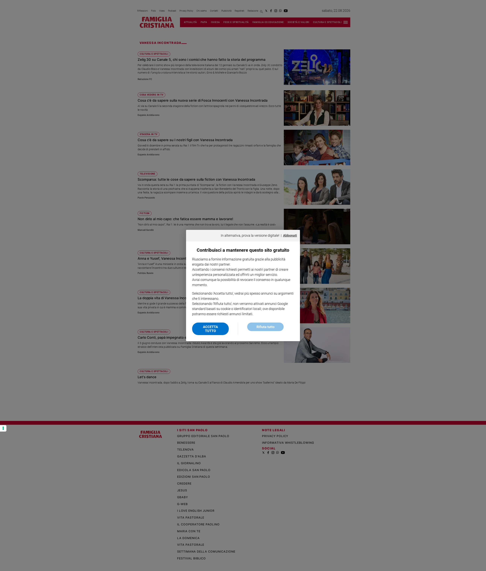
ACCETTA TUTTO (210, 329)
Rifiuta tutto (265, 327)
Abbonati (290, 235)
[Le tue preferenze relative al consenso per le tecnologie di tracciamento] (3, 428)
